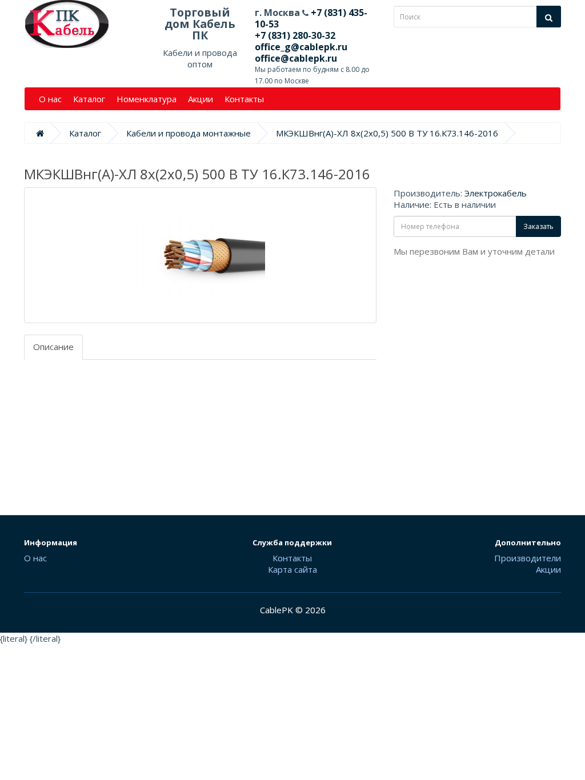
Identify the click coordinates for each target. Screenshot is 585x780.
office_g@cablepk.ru (301, 47)
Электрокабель (495, 193)
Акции (200, 98)
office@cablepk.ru (296, 58)
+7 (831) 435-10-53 (311, 18)
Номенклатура (147, 98)
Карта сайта (292, 569)
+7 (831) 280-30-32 (295, 35)
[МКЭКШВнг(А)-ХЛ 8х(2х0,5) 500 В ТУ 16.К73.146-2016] (200, 255)
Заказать (538, 226)
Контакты (244, 98)
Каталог (89, 98)
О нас (50, 98)
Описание (53, 346)
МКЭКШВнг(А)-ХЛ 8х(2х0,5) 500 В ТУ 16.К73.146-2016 (387, 133)
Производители (527, 558)
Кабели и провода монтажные (188, 133)
